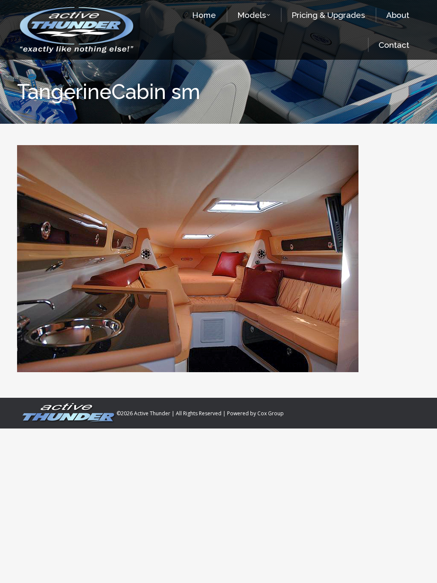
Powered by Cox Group (255, 413)
